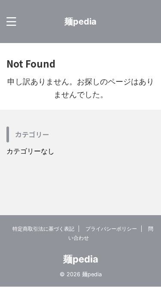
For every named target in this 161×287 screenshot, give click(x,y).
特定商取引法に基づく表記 (43, 228)
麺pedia (80, 21)
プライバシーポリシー (111, 228)
